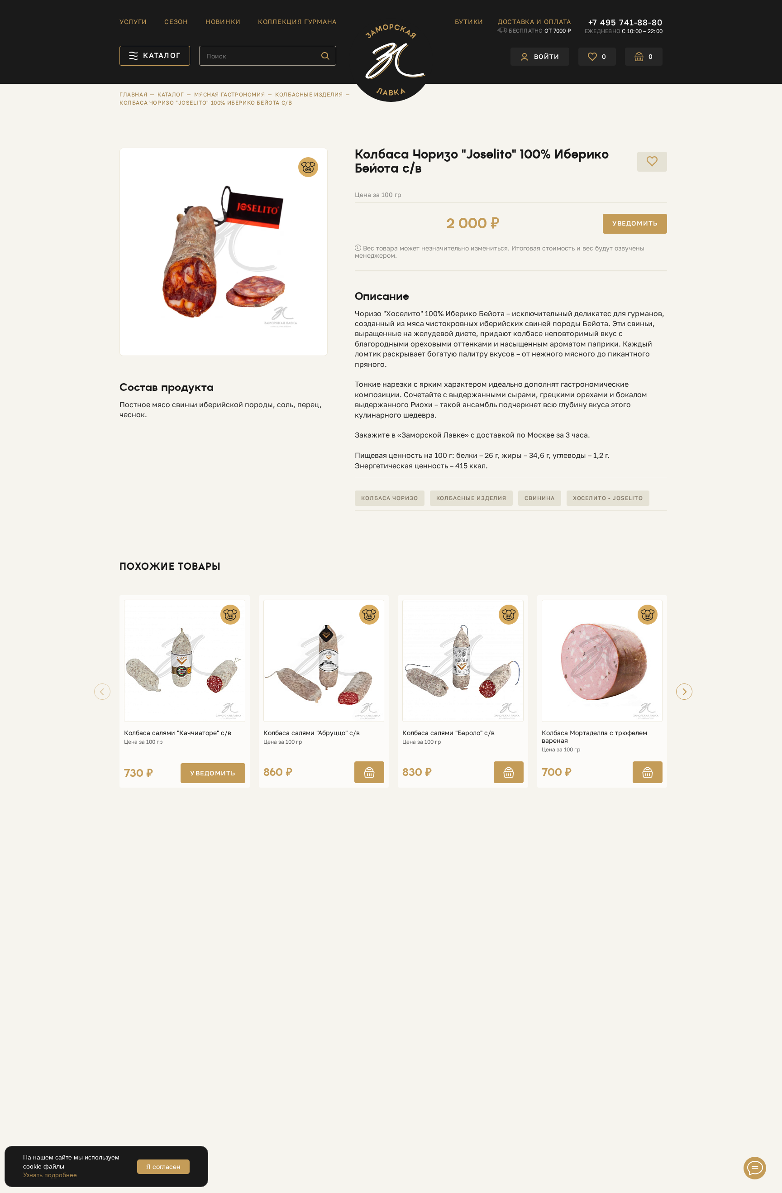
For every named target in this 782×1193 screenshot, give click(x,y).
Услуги (133, 21)
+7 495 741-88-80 (625, 22)
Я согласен (163, 1166)
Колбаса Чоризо (389, 498)
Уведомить (635, 223)
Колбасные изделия (471, 498)
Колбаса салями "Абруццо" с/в (311, 732)
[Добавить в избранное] (652, 162)
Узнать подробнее (50, 1175)
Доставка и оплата (534, 21)
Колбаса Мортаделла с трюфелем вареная (594, 736)
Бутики (469, 21)
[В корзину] (369, 772)
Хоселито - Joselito (608, 498)
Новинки (223, 21)
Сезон (176, 21)
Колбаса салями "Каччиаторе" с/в (177, 732)
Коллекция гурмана (297, 21)
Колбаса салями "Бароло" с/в (448, 732)
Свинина (540, 498)
